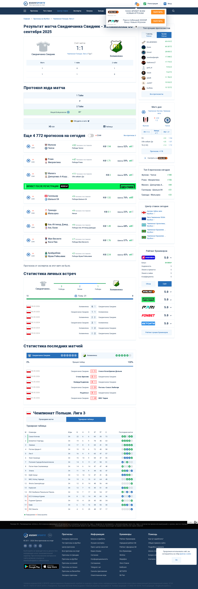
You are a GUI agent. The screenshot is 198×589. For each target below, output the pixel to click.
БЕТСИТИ (123, 571)
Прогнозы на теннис (69, 567)
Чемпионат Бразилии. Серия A (156, 230)
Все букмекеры (125, 551)
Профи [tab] (164, 35)
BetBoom (123, 567)
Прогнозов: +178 (156, 151)
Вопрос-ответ (153, 555)
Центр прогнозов (68, 547)
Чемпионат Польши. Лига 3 (63, 19)
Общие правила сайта (156, 543)
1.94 (170, 138)
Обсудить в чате (78, 121)
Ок (176, 560)
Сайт (165, 284)
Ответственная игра (98, 575)
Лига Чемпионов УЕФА (156, 217)
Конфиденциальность (99, 559)
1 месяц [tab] (149, 35)
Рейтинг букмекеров (127, 539)
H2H (53, 127)
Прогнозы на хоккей (69, 563)
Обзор (148, 284)
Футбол (151, 214)
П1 (147, 132)
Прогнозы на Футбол (41, 19)
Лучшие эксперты (97, 543)
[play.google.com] (32, 566)
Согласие (94, 555)
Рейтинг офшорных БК (128, 547)
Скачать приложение (99, 571)
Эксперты (77, 11)
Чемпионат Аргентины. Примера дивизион (156, 224)
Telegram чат (96, 567)
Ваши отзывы (96, 551)
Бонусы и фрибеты (98, 539)
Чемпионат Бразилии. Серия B (156, 236)
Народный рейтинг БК (128, 543)
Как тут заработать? (155, 539)
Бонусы (90, 11)
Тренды (101, 11)
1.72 (170, 145)
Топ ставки (47, 11)
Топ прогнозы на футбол (71, 543)
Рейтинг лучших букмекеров (156, 332)
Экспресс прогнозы (69, 575)
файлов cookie (185, 554)
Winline (122, 555)
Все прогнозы (129, 135)
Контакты (152, 559)
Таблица (109, 127)
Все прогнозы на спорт (71, 551)
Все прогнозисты (156, 94)
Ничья (156, 132)
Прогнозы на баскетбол (71, 571)
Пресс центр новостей (99, 547)
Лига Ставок (124, 563)
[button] (136, 3)
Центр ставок (62, 11)
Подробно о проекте (156, 547)
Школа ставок (153, 551)
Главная (27, 19)
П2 (166, 132)
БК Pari (122, 575)
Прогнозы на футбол (70, 559)
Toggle (91, 135)
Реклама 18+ (112, 15)
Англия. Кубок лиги (154, 211)
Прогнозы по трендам (70, 555)
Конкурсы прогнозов (70, 539)
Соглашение (95, 563)
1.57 (170, 142)
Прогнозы (34, 11)
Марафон (123, 559)
